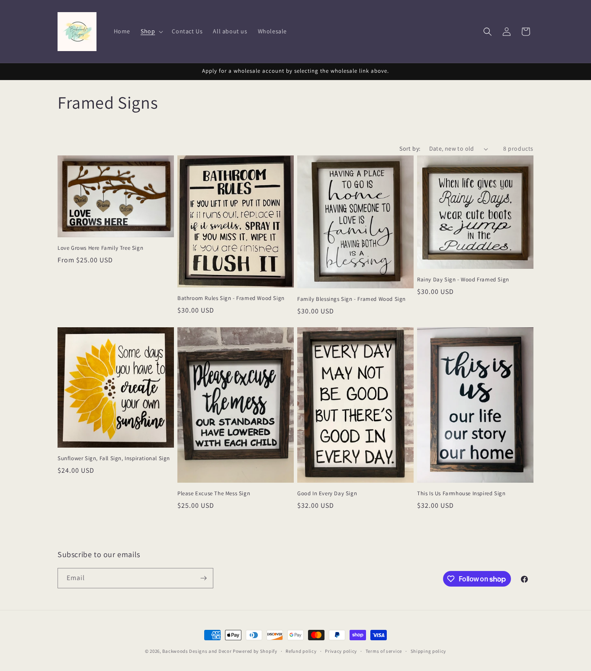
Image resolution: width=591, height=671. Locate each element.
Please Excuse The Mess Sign (213, 493)
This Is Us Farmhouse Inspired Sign (461, 493)
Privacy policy (341, 651)
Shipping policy (428, 651)
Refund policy (301, 651)
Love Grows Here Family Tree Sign (100, 248)
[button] (151, 31)
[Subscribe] (203, 578)
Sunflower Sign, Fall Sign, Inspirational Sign (114, 458)
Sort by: (409, 148)
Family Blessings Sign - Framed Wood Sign (351, 299)
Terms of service (384, 651)
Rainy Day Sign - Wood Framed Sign (463, 279)
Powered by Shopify (255, 651)
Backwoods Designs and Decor (196, 651)
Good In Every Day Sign (327, 493)
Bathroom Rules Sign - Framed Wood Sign (231, 298)
